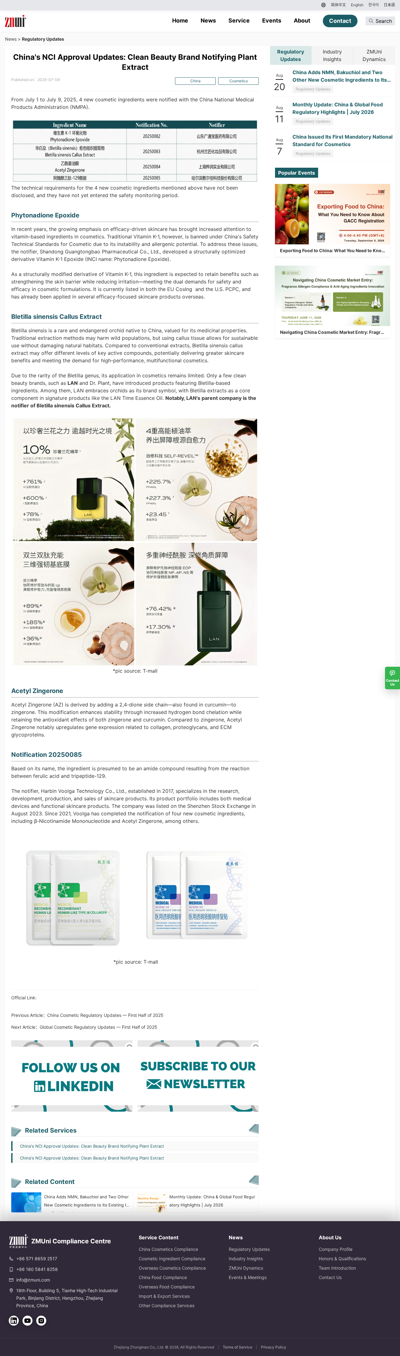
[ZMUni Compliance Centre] (15, 21)
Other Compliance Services (166, 1305)
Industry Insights (246, 1258)
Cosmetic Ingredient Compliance (172, 1258)
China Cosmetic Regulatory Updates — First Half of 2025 (105, 1015)
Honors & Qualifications (342, 1258)
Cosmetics (238, 81)
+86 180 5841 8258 (37, 1269)
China (195, 81)
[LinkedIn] (14, 1321)
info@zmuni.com (33, 1279)
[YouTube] (27, 1321)
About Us (330, 1237)
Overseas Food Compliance (167, 1286)
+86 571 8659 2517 (36, 1258)
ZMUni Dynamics (246, 1268)
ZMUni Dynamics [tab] (374, 55)
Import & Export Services (164, 1296)
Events (271, 20)
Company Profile (335, 1249)
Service (239, 20)
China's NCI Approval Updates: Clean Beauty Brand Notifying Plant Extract (92, 1146)
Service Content (158, 1237)
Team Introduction (337, 1268)
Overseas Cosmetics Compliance (172, 1268)
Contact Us (330, 1277)
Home (180, 20)
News (208, 20)
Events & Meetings (248, 1277)
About (302, 20)
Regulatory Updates (43, 39)
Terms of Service (237, 1347)
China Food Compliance (163, 1277)
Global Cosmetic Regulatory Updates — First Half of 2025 (98, 1027)
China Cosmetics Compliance (168, 1249)
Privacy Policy (273, 1347)
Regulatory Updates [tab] (290, 55)
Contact (340, 21)
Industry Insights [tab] (332, 55)
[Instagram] (41, 1321)
